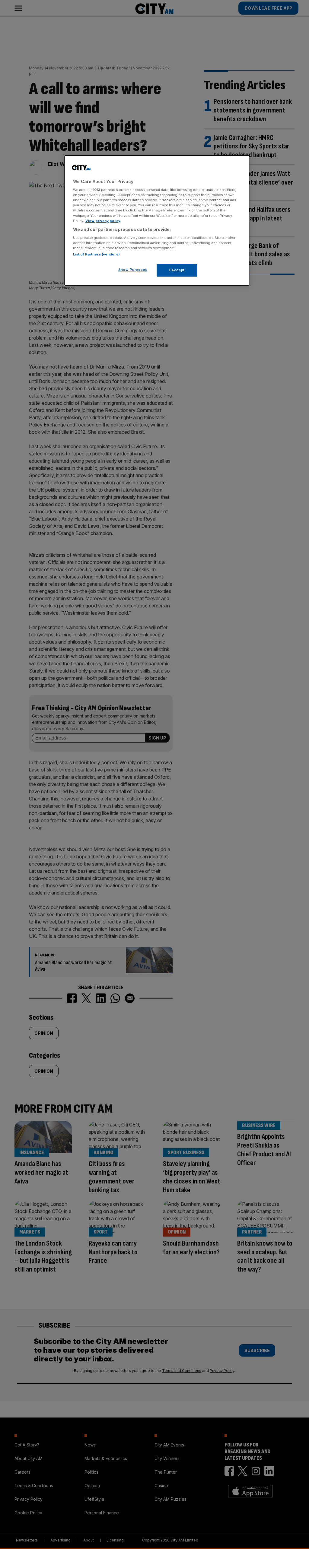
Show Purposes (132, 270)
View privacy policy (102, 221)
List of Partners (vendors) (96, 254)
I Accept (177, 270)
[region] (156, 220)
